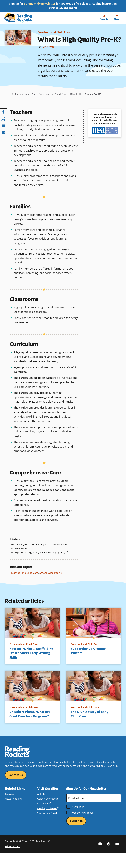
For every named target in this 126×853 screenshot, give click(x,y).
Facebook (100, 843)
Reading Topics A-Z (24, 94)
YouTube (117, 843)
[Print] (3, 132)
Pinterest (108, 843)
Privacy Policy (12, 846)
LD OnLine (44, 803)
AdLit (41, 793)
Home (8, 94)
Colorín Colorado (47, 798)
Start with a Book (47, 813)
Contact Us (16, 775)
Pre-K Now (48, 47)
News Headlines (14, 798)
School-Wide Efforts (50, 572)
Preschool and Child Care (53, 32)
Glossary (9, 793)
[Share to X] (3, 118)
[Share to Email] (3, 125)
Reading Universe (48, 808)
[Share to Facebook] (3, 111)
